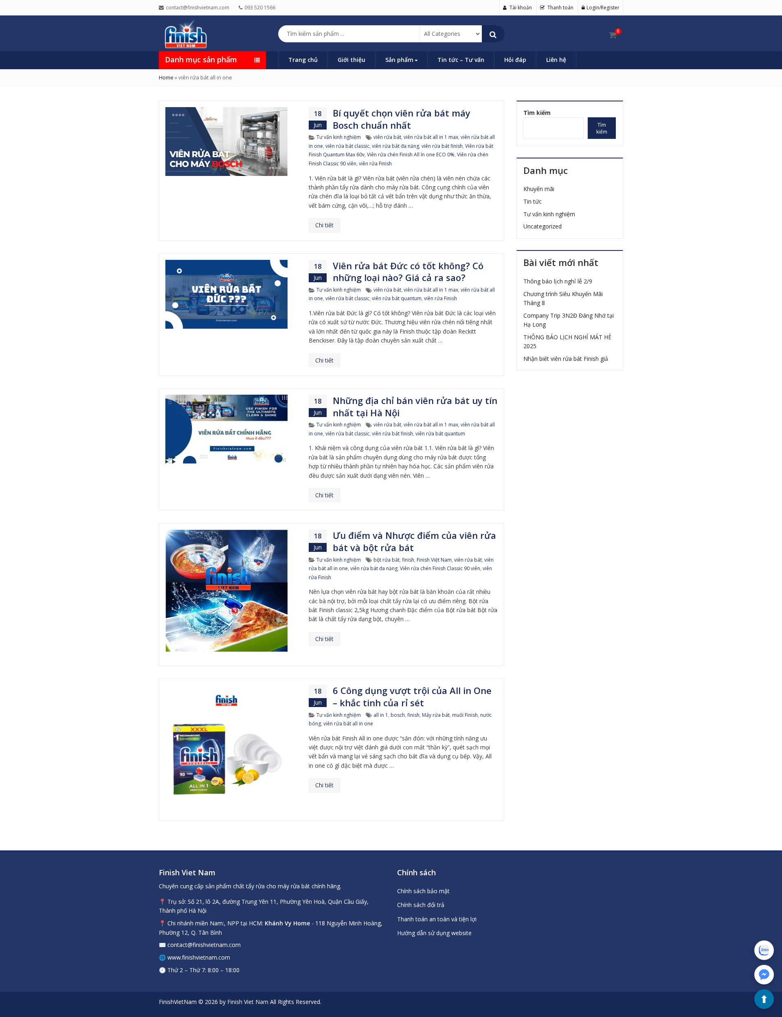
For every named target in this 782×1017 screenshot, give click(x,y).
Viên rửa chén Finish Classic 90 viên (440, 568)
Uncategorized (542, 226)
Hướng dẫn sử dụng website (434, 933)
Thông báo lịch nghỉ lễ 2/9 (557, 281)
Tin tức (532, 201)
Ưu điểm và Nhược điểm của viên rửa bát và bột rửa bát (414, 541)
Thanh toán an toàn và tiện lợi (437, 919)
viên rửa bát (387, 137)
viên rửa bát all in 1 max (431, 137)
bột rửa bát (386, 559)
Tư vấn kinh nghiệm (338, 137)
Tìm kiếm (537, 112)
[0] (613, 35)
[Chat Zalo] (764, 950)
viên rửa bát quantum (397, 298)
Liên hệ (556, 60)
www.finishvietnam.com (198, 957)
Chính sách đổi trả (420, 905)
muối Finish (465, 715)
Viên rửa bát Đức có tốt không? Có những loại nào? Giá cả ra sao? (408, 271)
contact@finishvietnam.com (204, 945)
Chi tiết (324, 225)
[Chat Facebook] (764, 974)
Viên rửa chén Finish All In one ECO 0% (411, 154)
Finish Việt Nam (434, 559)
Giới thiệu (351, 60)
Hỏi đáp (515, 60)
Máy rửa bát (436, 715)
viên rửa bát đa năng (395, 146)
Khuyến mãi (538, 189)
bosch (398, 715)
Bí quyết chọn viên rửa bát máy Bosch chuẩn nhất (401, 119)
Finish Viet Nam (247, 1002)
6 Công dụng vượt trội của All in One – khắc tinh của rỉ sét (412, 696)
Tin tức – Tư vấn (460, 60)
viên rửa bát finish (442, 146)
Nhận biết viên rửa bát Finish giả (565, 358)
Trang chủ (303, 60)
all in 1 (380, 715)
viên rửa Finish (375, 163)
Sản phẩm (400, 60)
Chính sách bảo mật (423, 891)
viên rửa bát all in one (348, 723)
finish (408, 559)
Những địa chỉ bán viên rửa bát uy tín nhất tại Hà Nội (415, 406)
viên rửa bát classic (347, 146)
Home (166, 77)
